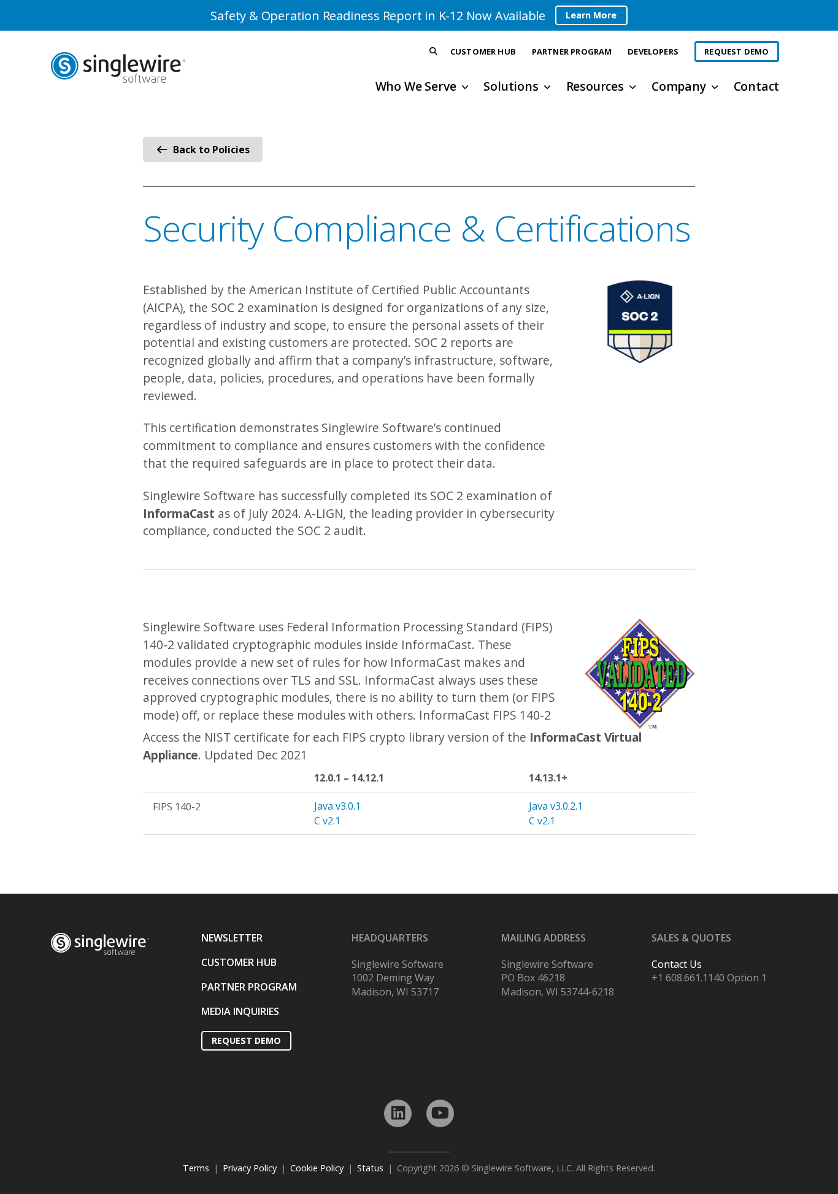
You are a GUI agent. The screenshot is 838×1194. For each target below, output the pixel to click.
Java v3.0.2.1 (556, 806)
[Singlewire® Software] (163, 67)
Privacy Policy (250, 1168)
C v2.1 (327, 820)
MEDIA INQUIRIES (240, 1011)
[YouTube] (440, 1113)
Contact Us (677, 964)
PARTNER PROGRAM (249, 987)
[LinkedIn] (398, 1113)
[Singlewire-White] (100, 944)
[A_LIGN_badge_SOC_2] (640, 322)
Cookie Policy (317, 1168)
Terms (196, 1168)
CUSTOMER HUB (239, 962)
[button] (433, 52)
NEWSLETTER (232, 938)
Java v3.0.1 (337, 806)
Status (370, 1168)
